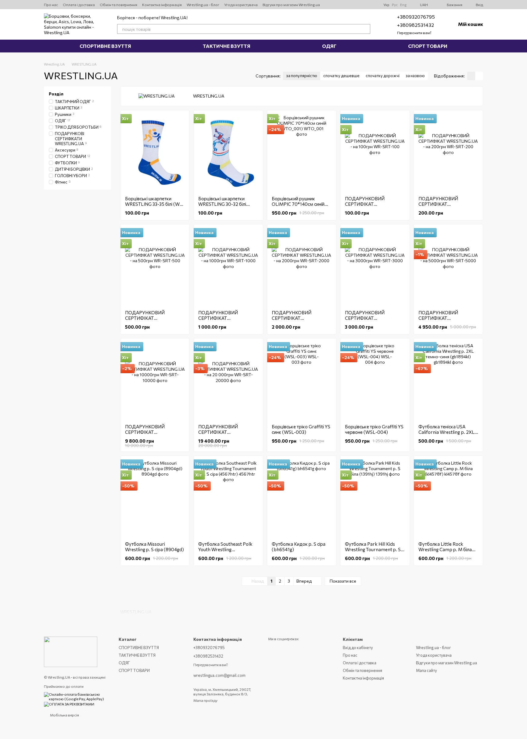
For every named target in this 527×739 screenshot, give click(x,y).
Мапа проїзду (205, 700)
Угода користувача (241, 4)
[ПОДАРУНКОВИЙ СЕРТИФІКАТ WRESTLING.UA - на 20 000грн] (228, 381)
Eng (403, 4)
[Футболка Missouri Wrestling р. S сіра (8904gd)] (155, 498)
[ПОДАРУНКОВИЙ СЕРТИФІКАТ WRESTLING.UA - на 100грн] (375, 153)
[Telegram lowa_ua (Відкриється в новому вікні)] (357, 4)
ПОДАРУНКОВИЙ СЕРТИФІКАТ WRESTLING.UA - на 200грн (448, 204)
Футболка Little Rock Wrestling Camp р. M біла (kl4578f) (445, 549)
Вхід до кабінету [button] (358, 647)
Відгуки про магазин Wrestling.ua (291, 4)
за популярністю (301, 75)
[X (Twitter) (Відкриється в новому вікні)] (335, 4)
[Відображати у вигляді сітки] (471, 76)
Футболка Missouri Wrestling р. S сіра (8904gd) (154, 546)
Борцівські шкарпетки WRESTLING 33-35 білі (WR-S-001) (155, 204)
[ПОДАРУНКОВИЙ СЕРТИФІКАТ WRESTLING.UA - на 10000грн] (155, 381)
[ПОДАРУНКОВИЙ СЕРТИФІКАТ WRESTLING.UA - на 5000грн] (448, 267)
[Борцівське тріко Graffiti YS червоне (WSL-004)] (375, 381)
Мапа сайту (426, 670)
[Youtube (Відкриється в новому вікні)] (343, 4)
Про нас (51, 4)
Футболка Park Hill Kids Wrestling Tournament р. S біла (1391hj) (373, 549)
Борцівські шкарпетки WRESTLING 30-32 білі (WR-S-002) (222, 204)
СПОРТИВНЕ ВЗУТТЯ (105, 46)
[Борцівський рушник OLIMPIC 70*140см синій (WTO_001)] (302, 153)
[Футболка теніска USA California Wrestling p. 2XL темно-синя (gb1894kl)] (448, 381)
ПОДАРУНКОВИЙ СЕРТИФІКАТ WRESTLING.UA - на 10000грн (146, 435)
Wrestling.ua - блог (203, 4)
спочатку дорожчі (383, 75)
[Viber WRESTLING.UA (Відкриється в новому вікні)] (372, 4)
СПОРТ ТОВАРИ (427, 46)
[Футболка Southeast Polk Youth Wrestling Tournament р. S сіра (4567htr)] (228, 498)
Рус (395, 4)
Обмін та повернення (118, 4)
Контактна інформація (162, 4)
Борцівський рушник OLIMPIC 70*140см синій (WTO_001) (298, 204)
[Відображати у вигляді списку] (479, 76)
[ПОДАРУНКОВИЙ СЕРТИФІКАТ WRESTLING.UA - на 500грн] (155, 267)
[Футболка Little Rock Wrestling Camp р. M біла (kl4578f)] (448, 498)
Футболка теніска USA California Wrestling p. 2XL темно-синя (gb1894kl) (446, 432)
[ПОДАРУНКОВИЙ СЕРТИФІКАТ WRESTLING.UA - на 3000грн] (375, 267)
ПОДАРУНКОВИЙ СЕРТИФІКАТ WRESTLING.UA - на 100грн (374, 204)
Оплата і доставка (79, 4)
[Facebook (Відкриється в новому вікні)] (365, 4)
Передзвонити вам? (414, 32)
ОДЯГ (329, 46)
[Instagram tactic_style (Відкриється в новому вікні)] (350, 4)
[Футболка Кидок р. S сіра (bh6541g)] (302, 498)
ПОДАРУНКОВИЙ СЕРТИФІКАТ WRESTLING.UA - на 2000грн (293, 321)
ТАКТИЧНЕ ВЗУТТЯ (226, 46)
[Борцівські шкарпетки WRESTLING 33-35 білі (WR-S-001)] (155, 153)
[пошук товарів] (365, 29)
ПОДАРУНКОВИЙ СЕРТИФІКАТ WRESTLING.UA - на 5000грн (439, 321)
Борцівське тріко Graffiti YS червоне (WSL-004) (374, 429)
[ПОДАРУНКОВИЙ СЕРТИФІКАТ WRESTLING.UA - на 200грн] (448, 153)
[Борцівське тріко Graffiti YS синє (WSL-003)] (302, 381)
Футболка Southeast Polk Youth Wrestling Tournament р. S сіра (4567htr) (225, 552)
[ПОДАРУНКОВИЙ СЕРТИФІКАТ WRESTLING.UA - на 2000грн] (302, 267)
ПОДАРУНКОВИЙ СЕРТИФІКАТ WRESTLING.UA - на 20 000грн (222, 435)
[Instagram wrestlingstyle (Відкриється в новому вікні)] (328, 4)
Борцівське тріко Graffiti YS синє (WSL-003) (301, 429)
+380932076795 (416, 17)
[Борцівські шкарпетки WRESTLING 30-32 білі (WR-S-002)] (228, 153)
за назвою (415, 75)
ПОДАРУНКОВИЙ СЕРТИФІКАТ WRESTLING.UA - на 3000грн (366, 321)
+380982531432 (415, 25)
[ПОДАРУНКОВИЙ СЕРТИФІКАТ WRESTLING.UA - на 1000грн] (228, 267)
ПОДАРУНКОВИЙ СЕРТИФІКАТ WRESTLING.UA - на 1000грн (219, 321)
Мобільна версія (64, 715)
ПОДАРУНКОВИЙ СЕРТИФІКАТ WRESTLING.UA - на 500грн (154, 318)
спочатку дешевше (341, 75)
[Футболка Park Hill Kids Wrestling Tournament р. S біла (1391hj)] (375, 498)
